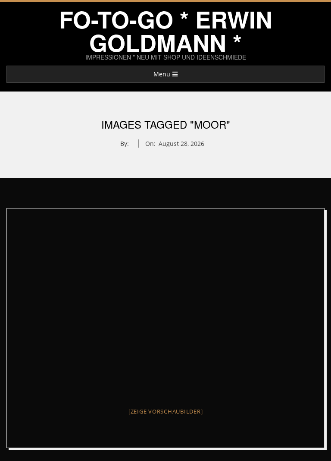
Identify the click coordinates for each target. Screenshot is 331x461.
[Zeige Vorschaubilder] (165, 411)
